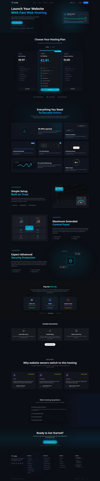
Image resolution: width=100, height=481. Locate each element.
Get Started (27, 88)
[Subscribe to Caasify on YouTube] (18, 463)
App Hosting (30, 467)
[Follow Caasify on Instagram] (20, 463)
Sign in (81, 2)
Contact (88, 478)
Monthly (47, 47)
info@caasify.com (79, 464)
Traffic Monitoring (47, 463)
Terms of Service (63, 467)
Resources (45, 2)
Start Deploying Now (50, 442)
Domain (29, 472)
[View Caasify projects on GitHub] (16, 463)
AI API (29, 461)
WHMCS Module (47, 465)
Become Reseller (47, 469)
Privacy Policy (62, 465)
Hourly (53, 47)
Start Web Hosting (17, 22)
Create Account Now (50, 344)
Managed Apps (30, 469)
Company (51, 2)
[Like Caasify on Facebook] (22, 463)
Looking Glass (46, 461)
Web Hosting (30, 459)
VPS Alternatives (47, 459)
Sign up (85, 2)
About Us (61, 458)
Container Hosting (31, 470)
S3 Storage (30, 465)
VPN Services (30, 463)
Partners (61, 463)
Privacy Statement (76, 478)
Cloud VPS (29, 458)
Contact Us (62, 461)
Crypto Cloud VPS (47, 458)
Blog (61, 459)
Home (34, 2)
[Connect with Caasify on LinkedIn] (14, 463)
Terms (83, 478)
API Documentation (47, 467)
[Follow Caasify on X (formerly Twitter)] (12, 463)
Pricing (39, 2)
